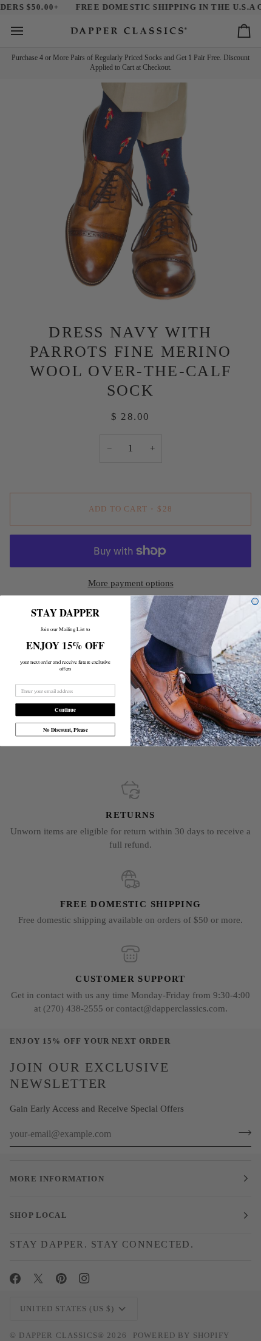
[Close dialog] (255, 601)
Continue (65, 710)
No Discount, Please (65, 729)
